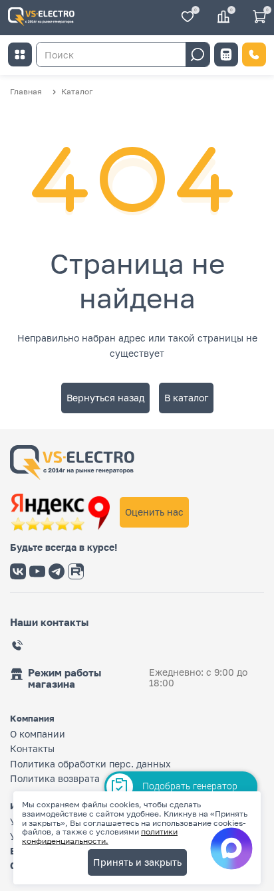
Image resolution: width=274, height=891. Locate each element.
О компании (37, 734)
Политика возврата (55, 778)
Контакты (32, 748)
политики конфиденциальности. (100, 836)
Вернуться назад (105, 397)
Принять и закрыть (137, 862)
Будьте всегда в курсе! (63, 547)
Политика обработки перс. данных (90, 763)
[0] (187, 17)
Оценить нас (154, 512)
